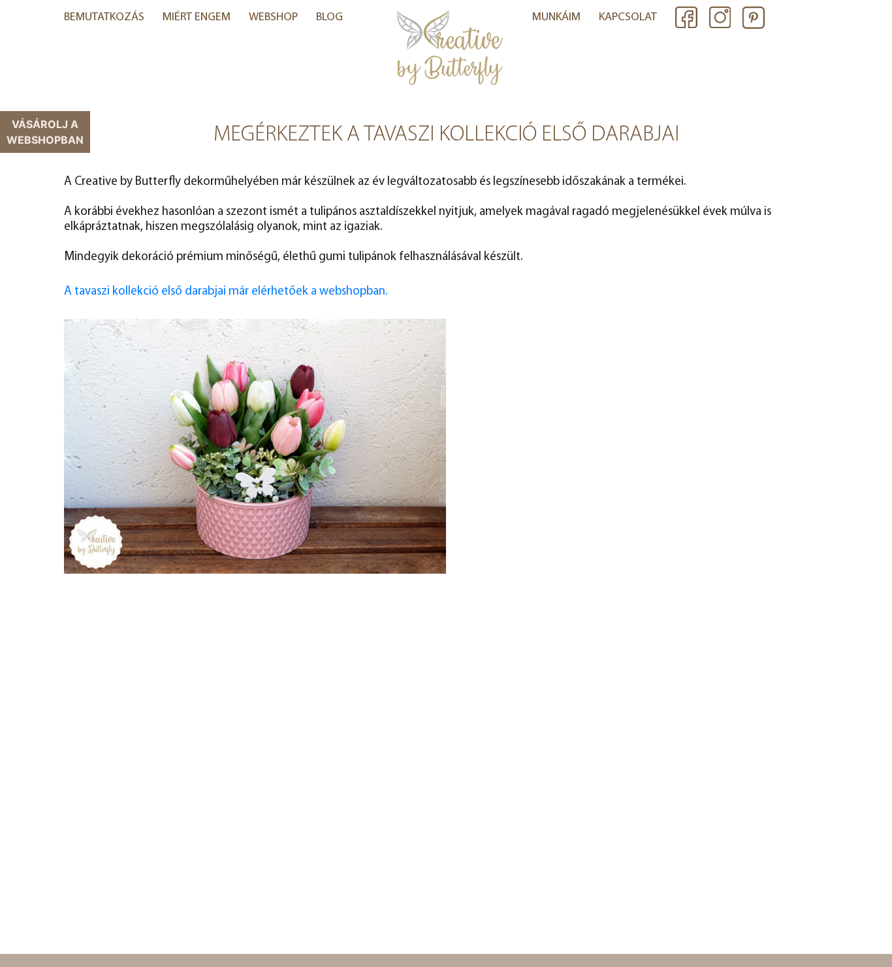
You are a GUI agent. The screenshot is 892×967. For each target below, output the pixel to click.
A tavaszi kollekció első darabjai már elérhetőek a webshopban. (225, 292)
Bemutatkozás (104, 18)
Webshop (273, 18)
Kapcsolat (628, 18)
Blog (329, 18)
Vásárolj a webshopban (45, 132)
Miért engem (197, 18)
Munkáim (556, 18)
